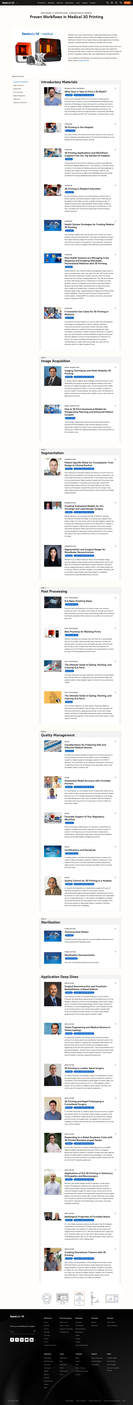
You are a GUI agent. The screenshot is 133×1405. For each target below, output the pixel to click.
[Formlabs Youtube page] (27, 1340)
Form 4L (46, 1329)
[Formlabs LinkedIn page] (31, 1340)
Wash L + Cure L (65, 1325)
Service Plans (111, 1322)
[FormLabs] (8, 3)
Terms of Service (81, 1401)
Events (62, 1368)
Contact (93, 3)
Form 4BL (47, 1332)
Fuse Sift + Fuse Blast (66, 1329)
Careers (78, 1361)
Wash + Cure (64, 1322)
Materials (51, 3)
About (77, 1358)
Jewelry (46, 1384)
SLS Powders (79, 1325)
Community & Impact (82, 1371)
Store (127, 2)
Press (77, 1364)
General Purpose (80, 1329)
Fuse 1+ (46, 1342)
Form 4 (46, 1322)
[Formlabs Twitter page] (17, 1340)
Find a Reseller (111, 1364)
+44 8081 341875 (112, 1358)
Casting (78, 1342)
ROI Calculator (64, 1371)
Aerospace (47, 1368)
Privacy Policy (70, 1401)
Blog (61, 1361)
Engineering (79, 1332)
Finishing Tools (64, 1332)
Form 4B (46, 1325)
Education (47, 1378)
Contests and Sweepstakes (111, 1401)
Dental (77, 1335)
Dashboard (94, 1325)
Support (85, 3)
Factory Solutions (112, 1325)
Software (60, 3)
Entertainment (48, 1381)
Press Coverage (80, 1368)
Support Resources (97, 1358)
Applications (69, 3)
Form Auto (47, 1335)
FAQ (124, 1401)
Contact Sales (111, 1361)
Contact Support (96, 1361)
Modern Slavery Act (95, 1401)
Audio (45, 1387)
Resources (63, 1364)
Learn (78, 3)
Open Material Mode (82, 1345)
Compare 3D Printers (50, 1345)
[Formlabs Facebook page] (12, 1340)
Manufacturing (48, 1361)
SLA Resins (79, 1322)
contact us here (83, 60)
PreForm (93, 1322)
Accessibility (95, 1364)
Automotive (47, 1364)
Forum (61, 1374)
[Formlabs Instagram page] (22, 1340)
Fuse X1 (46, 1339)
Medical (78, 1339)
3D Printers (41, 3)
